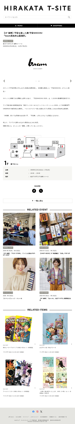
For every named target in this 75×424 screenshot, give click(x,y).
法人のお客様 (18, 416)
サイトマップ (25, 416)
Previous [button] (3, 81)
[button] (19, 26)
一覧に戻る (39, 201)
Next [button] (71, 81)
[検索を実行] (68, 17)
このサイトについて (34, 416)
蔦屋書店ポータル (52, 416)
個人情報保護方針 (43, 416)
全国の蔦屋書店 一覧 (62, 416)
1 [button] (36, 81)
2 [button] (39, 81)
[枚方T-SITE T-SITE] (37, 8)
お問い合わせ (11, 416)
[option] (37, 64)
